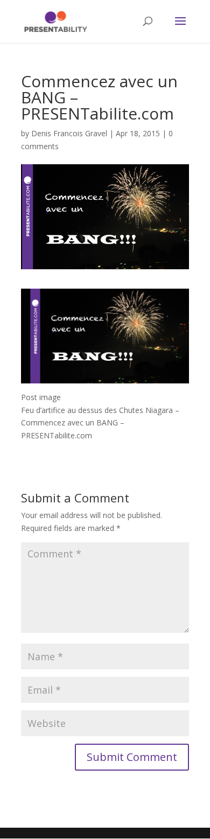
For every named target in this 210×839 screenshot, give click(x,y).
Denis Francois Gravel (69, 133)
